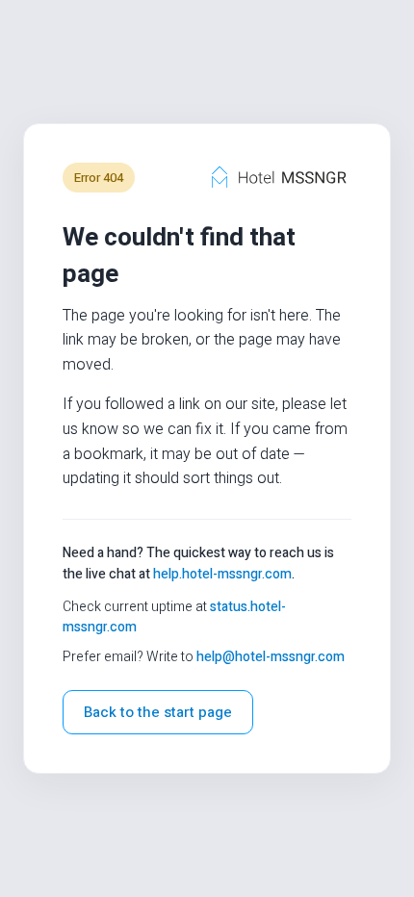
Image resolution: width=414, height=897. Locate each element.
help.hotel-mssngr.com (222, 574)
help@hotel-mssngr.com (270, 657)
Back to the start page (158, 712)
